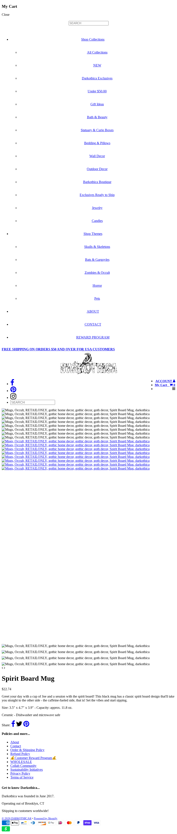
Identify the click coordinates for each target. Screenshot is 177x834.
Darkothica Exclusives (97, 78)
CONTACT (93, 324)
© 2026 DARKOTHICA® (17, 818)
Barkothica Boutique (97, 182)
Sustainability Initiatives (26, 769)
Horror (97, 285)
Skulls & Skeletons (97, 246)
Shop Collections (92, 39)
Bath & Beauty (97, 117)
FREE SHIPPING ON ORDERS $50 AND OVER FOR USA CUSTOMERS (58, 349)
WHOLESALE (21, 762)
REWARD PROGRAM (92, 337)
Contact (15, 746)
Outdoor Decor (97, 169)
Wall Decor (97, 156)
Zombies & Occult (97, 272)
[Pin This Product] (26, 725)
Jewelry (97, 208)
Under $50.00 (97, 91)
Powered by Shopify (45, 818)
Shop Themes (93, 234)
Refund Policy (20, 754)
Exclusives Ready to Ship (97, 195)
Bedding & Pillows (97, 143)
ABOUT (93, 311)
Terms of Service (21, 777)
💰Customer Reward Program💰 (33, 758)
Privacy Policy (20, 773)
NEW (97, 65)
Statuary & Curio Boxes (97, 130)
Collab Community (23, 766)
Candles (97, 221)
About (14, 742)
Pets (97, 298)
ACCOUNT (164, 381)
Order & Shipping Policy (27, 750)
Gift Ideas (97, 104)
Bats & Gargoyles (97, 259)
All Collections (97, 52)
